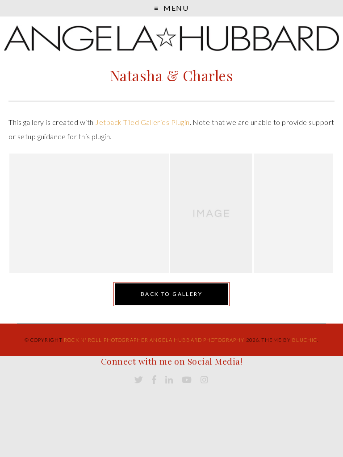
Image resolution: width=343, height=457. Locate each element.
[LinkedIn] (169, 380)
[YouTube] (187, 380)
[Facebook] (154, 380)
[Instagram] (204, 380)
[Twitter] (138, 380)
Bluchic (304, 340)
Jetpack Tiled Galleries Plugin (142, 122)
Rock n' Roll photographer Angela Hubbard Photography (154, 340)
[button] (88, 213)
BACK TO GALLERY (171, 294)
